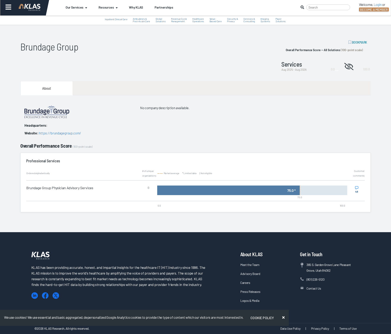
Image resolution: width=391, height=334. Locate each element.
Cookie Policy (262, 318)
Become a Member (374, 9)
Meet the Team (249, 265)
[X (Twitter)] (56, 295)
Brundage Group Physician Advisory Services (59, 188)
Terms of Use (348, 328)
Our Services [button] (74, 7)
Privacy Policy (320, 328)
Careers (245, 283)
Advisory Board (250, 274)
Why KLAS (136, 7)
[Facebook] (45, 295)
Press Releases (250, 291)
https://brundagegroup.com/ (60, 133)
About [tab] (46, 88)
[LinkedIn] (34, 295)
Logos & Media (249, 300)
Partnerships (164, 7)
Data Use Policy (290, 328)
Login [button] (378, 4)
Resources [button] (106, 7)
